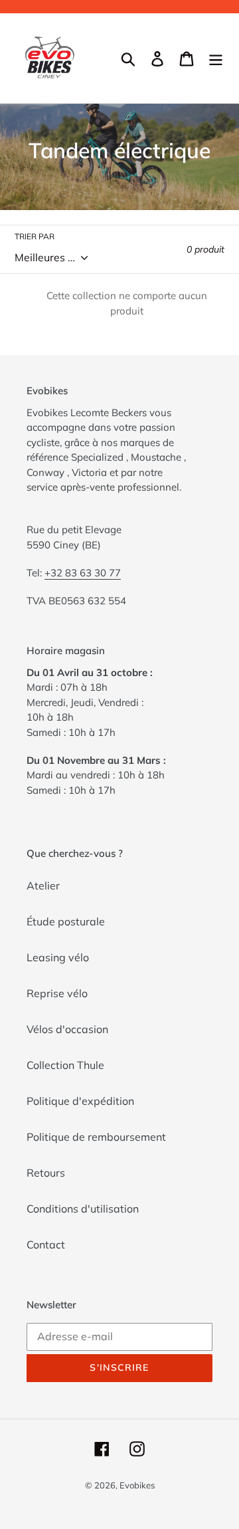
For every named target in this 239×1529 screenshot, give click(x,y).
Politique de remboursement (96, 1136)
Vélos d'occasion (67, 1029)
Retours (46, 1172)
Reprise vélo (57, 993)
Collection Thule (65, 1065)
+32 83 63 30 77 (82, 572)
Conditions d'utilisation (83, 1208)
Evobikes (137, 1485)
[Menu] (215, 58)
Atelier (43, 885)
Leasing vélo (58, 957)
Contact (46, 1244)
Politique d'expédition (80, 1101)
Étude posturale (66, 921)
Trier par (34, 236)
